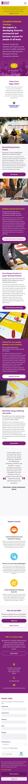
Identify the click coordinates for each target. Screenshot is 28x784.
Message (3, 732)
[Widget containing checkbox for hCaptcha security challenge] (12, 754)
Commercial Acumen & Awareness (14, 239)
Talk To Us (14, 621)
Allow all (14, 779)
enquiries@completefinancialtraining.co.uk (14, 688)
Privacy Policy (14, 748)
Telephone (4, 719)
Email (2, 726)
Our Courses (14, 174)
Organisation (4, 706)
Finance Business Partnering (14, 307)
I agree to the (10, 748)
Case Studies (14, 443)
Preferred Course (5, 742)
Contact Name (5, 713)
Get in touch (14, 653)
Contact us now (14, 13)
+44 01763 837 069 (14, 681)
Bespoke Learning (14, 376)
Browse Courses (14, 625)
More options (14, 774)
